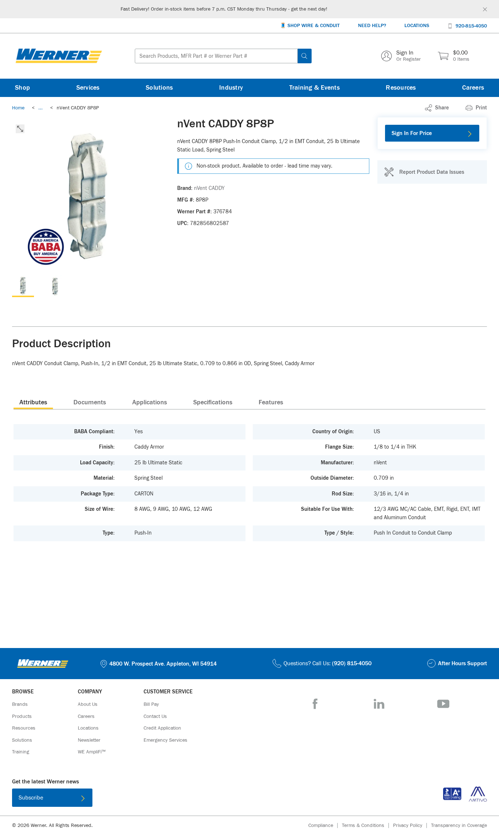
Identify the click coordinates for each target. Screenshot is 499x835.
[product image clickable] (23, 286)
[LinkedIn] (379, 704)
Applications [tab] (149, 402)
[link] (40, 108)
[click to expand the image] (20, 128)
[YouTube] (443, 704)
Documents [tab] (89, 402)
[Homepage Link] (59, 56)
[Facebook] (315, 704)
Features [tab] (271, 402)
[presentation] (33, 402)
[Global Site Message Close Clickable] (485, 9)
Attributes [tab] (33, 402)
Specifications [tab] (212, 402)
